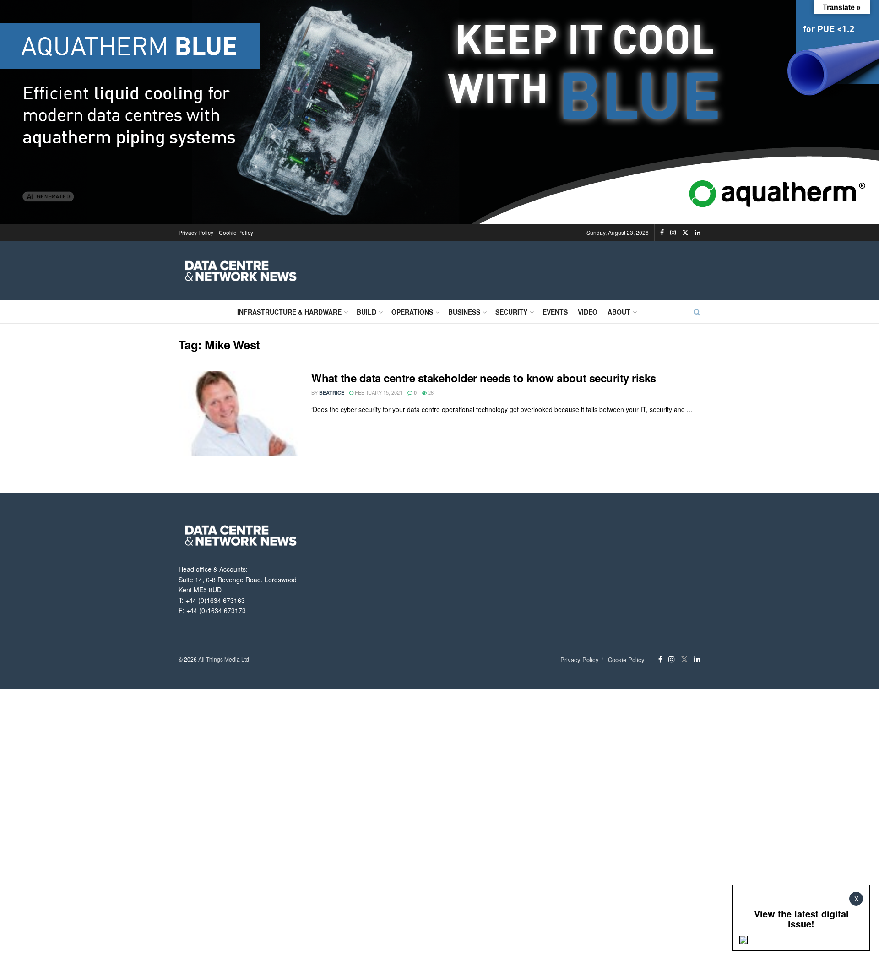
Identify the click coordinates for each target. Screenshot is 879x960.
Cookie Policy (236, 232)
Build (366, 311)
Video (587, 311)
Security (511, 311)
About (619, 311)
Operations (412, 311)
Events (555, 311)
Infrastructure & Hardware (289, 311)
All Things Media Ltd (223, 659)
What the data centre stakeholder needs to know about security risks (483, 377)
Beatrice (331, 392)
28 (430, 392)
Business (464, 311)
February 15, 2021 (377, 392)
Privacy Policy (196, 232)
